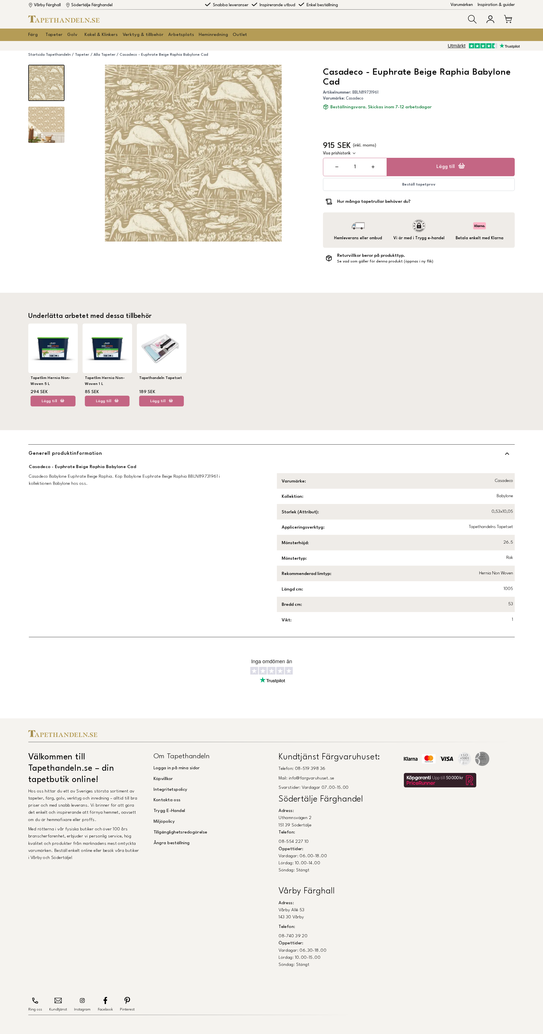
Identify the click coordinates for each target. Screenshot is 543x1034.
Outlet (240, 35)
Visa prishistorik (337, 153)
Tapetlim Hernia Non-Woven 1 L (105, 380)
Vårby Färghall (47, 5)
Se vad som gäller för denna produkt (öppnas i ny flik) (385, 261)
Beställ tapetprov (419, 184)
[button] (472, 19)
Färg (33, 35)
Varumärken (462, 5)
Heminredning (213, 35)
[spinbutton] (355, 167)
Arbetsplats (181, 35)
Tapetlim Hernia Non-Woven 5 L (50, 380)
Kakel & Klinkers (101, 35)
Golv (72, 35)
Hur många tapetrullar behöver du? (373, 201)
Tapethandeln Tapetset (160, 378)
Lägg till (445, 167)
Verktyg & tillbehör (143, 35)
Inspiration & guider (496, 5)
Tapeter (54, 35)
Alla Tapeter (104, 55)
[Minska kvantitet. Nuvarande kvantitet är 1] (336, 167)
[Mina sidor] (490, 19)
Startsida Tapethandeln (49, 55)
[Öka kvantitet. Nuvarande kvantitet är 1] (373, 167)
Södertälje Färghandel (92, 5)
